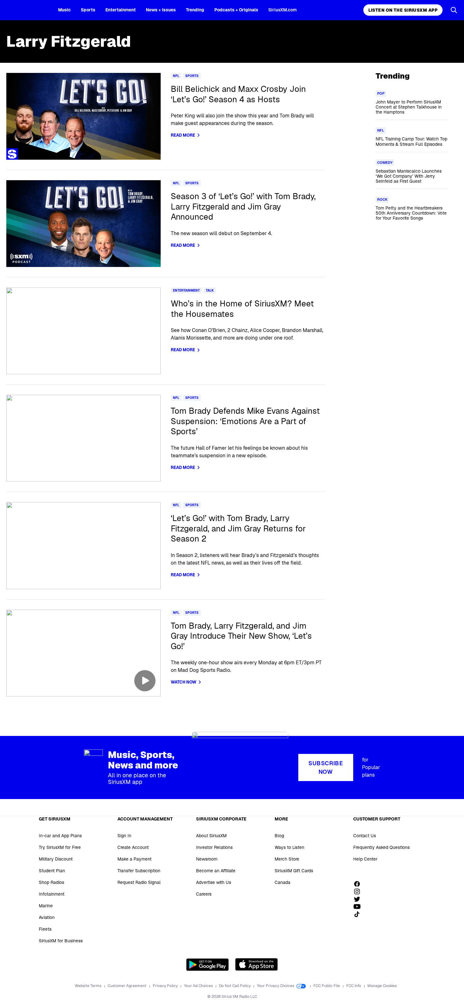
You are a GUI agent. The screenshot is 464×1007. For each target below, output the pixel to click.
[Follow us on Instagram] (359, 891)
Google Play (207, 964)
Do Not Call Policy (235, 985)
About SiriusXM (211, 835)
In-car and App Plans (60, 835)
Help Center (365, 859)
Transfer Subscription (138, 871)
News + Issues (161, 10)
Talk (210, 290)
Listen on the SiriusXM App (402, 10)
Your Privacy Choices (276, 985)
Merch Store (287, 859)
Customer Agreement (127, 985)
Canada (282, 882)
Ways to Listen (289, 847)
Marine (46, 906)
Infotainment (51, 894)
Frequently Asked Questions (381, 847)
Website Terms (88, 985)
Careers (203, 894)
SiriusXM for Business (61, 941)
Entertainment (120, 10)
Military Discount (56, 859)
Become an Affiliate (215, 871)
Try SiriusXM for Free (60, 847)
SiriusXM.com (282, 10)
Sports (88, 10)
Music (64, 10)
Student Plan (52, 871)
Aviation (47, 917)
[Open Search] (454, 10)
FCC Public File (327, 985)
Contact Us (364, 835)
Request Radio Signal (139, 882)
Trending (195, 10)
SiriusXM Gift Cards (294, 871)
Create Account (133, 847)
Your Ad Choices (199, 985)
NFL (176, 76)
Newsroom (206, 859)
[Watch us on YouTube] (359, 906)
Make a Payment (134, 859)
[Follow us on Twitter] (359, 899)
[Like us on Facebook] (359, 884)
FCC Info (354, 985)
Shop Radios (51, 882)
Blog (279, 835)
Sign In (124, 835)
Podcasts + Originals (236, 10)
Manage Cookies (382, 985)
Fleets (45, 929)
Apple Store (256, 964)
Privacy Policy (166, 985)
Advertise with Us (213, 882)
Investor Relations (214, 847)
